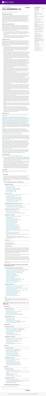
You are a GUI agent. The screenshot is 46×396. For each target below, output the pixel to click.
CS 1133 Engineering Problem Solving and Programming (14, 207)
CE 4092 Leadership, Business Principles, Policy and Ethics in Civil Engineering (17, 230)
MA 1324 (25, 251)
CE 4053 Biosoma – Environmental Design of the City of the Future (15, 290)
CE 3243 (9, 130)
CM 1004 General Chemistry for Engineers (12, 311)
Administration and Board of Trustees (38, 14)
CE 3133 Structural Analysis (14, 119)
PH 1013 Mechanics (9, 196)
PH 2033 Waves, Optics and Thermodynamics (12, 200)
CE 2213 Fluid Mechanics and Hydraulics (12, 219)
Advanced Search (36, 9)
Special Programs (36, 44)
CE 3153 (12, 130)
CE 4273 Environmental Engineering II (11, 295)
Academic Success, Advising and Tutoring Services (39, 40)
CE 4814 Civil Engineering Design (11, 233)
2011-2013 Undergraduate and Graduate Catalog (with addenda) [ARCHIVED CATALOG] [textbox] (16, 5)
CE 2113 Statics (8, 217)
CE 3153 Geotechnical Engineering (11, 359)
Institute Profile (36, 12)
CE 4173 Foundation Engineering (11, 291)
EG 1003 (19, 129)
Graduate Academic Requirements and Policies (38, 38)
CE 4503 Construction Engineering (11, 280)
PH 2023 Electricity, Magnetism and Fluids (12, 198)
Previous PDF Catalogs (37, 48)
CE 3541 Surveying (9, 277)
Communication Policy (37, 20)
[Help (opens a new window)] (29, 7)
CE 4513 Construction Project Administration (12, 281)
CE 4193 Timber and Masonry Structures (12, 292)
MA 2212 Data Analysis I (9, 190)
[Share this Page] (26, 7)
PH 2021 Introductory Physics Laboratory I (12, 197)
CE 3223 (6, 130)
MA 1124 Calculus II (9, 187)
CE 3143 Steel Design (21, 119)
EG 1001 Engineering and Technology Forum (12, 313)
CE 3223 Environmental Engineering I (19, 121)
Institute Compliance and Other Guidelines (38, 22)
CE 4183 (18, 130)
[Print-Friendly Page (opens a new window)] (27, 7)
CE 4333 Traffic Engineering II (10, 293)
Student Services (36, 45)
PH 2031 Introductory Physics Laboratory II (12, 199)
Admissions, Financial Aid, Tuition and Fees (39, 17)
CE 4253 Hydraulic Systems (10, 294)
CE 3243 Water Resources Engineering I (12, 362)
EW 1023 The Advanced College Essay (11, 320)
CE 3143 (3, 130)
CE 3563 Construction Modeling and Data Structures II (14, 279)
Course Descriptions (37, 33)
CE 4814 (12, 132)
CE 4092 (27, 167)
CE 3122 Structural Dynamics (10, 221)
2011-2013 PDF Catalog (37, 50)
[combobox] (17, 5)
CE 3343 (14, 130)
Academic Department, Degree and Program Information (38, 29)
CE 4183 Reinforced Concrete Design (15, 120)
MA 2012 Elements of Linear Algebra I (11, 188)
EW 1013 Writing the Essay (10, 210)
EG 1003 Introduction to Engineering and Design (13, 314)
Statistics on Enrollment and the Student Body (38, 25)
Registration (36, 42)
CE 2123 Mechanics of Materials (10, 218)
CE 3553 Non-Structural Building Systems (12, 278)
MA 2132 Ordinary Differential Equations (12, 189)
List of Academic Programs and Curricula (12, 12)
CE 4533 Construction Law (10, 282)
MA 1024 (18, 252)
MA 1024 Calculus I (9, 186)
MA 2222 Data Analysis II (9, 191)
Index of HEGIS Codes (37, 47)
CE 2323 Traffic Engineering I (22, 123)
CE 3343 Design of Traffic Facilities (11, 361)
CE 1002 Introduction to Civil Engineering (16, 143)
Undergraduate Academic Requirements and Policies (38, 35)
